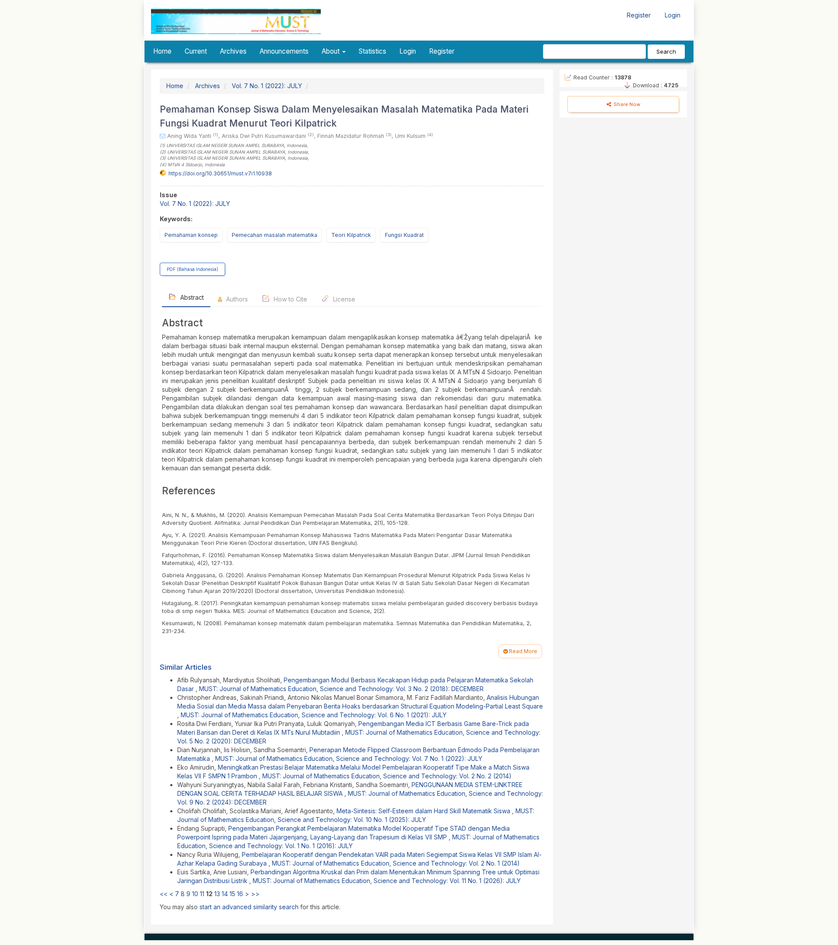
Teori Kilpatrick (351, 235)
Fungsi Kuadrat (404, 235)
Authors (236, 299)
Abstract (191, 297)
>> (255, 893)
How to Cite (289, 299)
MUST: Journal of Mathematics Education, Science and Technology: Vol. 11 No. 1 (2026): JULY (387, 880)
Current (196, 51)
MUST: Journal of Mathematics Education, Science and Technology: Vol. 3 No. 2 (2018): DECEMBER (341, 688)
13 (217, 893)
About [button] (331, 51)
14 (225, 893)
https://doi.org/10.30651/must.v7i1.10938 (220, 173)
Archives (233, 51)
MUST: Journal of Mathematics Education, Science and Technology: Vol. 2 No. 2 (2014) (387, 776)
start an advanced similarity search (249, 907)
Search (666, 51)
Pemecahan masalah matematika (274, 235)
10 (195, 893)
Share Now (626, 104)
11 (202, 893)
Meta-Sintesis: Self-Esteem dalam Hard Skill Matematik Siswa (424, 811)
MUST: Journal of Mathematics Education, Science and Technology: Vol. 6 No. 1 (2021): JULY (313, 715)
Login (672, 15)
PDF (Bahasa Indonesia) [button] (192, 269)
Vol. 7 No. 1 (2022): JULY (267, 85)
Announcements (284, 51)
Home (162, 51)
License (343, 299)
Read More (522, 651)
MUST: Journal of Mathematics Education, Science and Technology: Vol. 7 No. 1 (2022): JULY (348, 758)
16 (240, 893)
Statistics (372, 51)
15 (232, 893)
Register (639, 15)
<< (164, 893)
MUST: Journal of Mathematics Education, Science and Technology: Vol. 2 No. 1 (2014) (396, 863)
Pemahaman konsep (191, 235)
